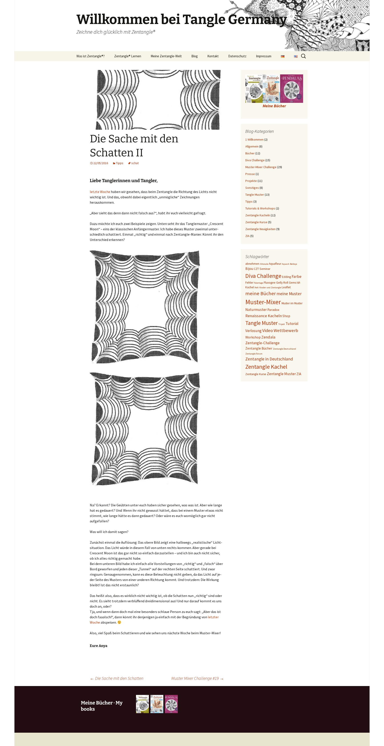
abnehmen (252, 264)
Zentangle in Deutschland (269, 359)
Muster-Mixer (263, 302)
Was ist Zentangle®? (90, 56)
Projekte (251, 181)
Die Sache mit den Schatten (116, 678)
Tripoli (281, 324)
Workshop (253, 337)
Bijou (249, 269)
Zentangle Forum (253, 353)
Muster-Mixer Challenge (260, 167)
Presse (250, 174)
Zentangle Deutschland (284, 348)
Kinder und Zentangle (270, 287)
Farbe (296, 276)
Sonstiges (252, 188)
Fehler (249, 282)
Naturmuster (256, 309)
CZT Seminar (262, 269)
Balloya (293, 264)
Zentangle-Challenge (262, 342)
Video (267, 330)
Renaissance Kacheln (263, 315)
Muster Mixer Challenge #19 (197, 678)
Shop (286, 316)
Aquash (285, 264)
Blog (194, 56)
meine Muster (289, 293)
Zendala (268, 337)
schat (135, 163)
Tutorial (292, 323)
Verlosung (253, 330)
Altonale (264, 264)
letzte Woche (100, 191)
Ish (298, 282)
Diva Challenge (255, 160)
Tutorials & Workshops (260, 208)
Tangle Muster (254, 195)
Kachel (249, 287)
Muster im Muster (292, 303)
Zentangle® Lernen (127, 56)
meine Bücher (260, 293)
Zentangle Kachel (266, 366)
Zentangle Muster (281, 373)
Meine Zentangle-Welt (166, 56)
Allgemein (251, 146)
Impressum (263, 56)
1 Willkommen (254, 139)
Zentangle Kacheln (257, 215)
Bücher (250, 153)
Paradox (273, 310)
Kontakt (213, 56)
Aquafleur (275, 264)
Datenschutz (237, 56)
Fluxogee (270, 282)
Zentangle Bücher (258, 348)
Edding (286, 277)
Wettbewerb (286, 330)
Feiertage (258, 282)
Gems (292, 282)
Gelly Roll (282, 282)
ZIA (247, 236)
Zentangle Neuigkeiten (260, 229)
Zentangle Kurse (256, 222)
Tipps (119, 163)
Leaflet (286, 287)
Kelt (257, 287)
